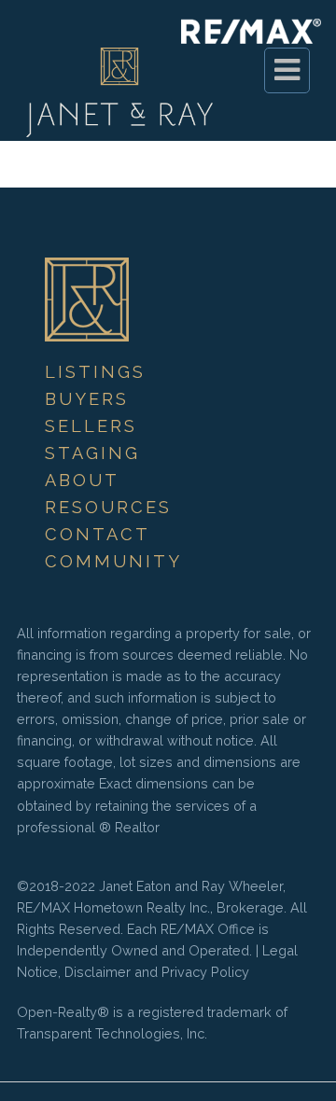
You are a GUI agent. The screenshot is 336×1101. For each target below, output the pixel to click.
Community (113, 561)
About (82, 480)
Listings (95, 372)
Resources (108, 507)
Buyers (87, 399)
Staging (92, 453)
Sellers (91, 426)
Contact (97, 534)
